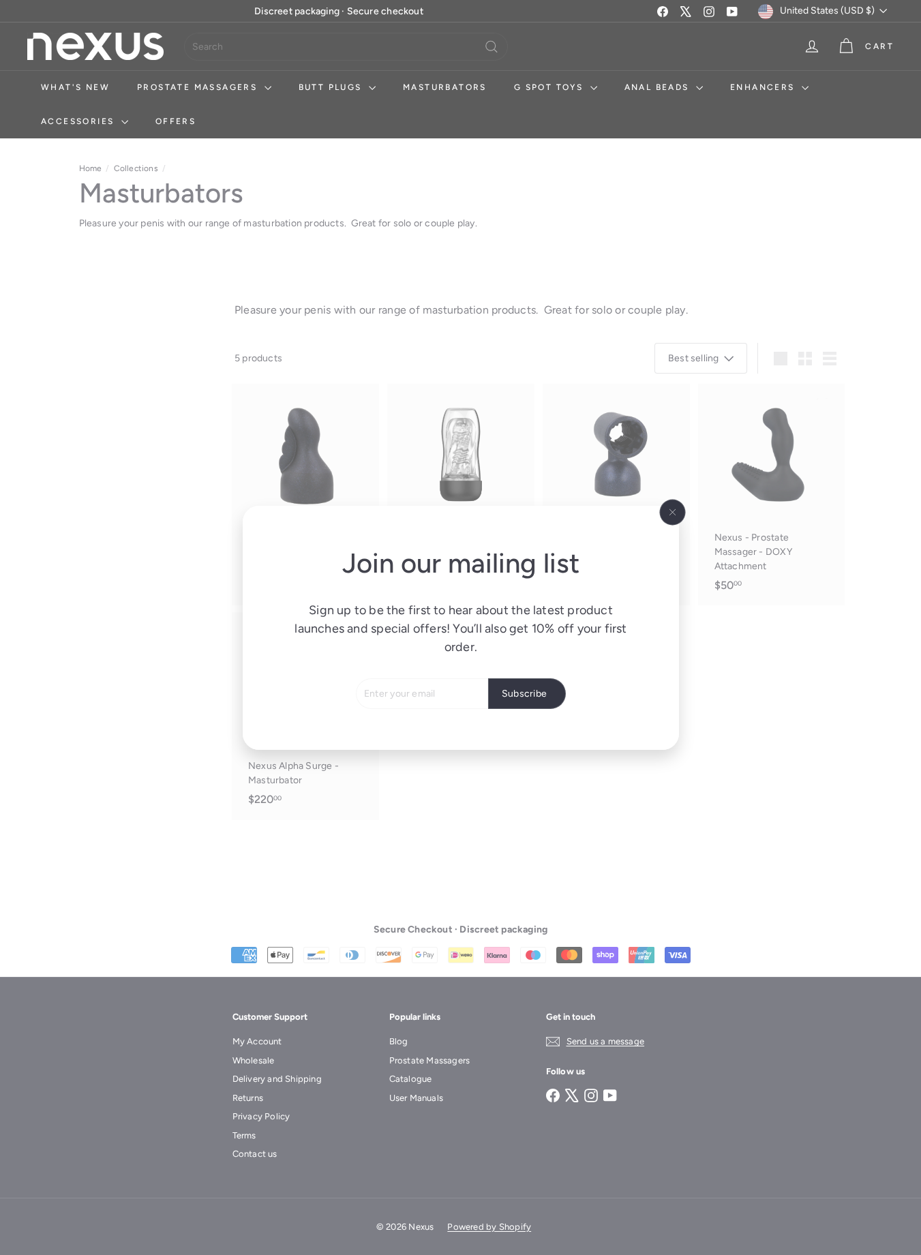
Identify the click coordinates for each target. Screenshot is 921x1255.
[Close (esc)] (672, 512)
